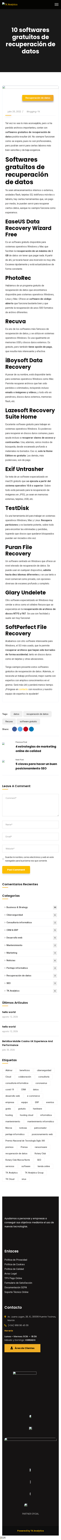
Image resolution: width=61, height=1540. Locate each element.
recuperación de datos (37, 714)
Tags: (5, 714)
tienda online (44, 1166)
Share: (5, 729)
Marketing (31, 952)
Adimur (8, 1070)
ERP (37, 1102)
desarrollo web (12, 1096)
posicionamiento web (42, 1134)
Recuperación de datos (37, 98)
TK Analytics (31, 990)
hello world (9, 1012)
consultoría (43, 1076)
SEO (31, 983)
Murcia (8, 1128)
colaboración (24, 1076)
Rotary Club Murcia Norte (17, 1160)
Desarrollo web (31, 937)
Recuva (9, 721)
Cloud (8, 1076)
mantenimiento (12, 1121)
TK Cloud (9, 1179)
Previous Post (21, 742)
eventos (50, 1102)
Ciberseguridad (31, 915)
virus (24, 1179)
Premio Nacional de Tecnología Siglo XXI (25, 1140)
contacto (23, 689)
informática (46, 1115)
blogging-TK (33, 111)
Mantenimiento (31, 945)
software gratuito (28, 721)
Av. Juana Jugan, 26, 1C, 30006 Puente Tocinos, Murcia (32, 1318)
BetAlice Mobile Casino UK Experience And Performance (27, 1043)
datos (16, 714)
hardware (37, 1108)
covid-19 (9, 1089)
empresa (9, 1102)
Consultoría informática (31, 922)
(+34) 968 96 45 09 (18, 1325)
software (25, 1166)
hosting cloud (26, 1115)
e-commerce (33, 1096)
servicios (9, 1166)
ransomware (41, 1147)
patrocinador (40, 1128)
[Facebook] (14, 729)
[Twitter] (20, 729)
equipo (24, 1102)
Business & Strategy (31, 907)
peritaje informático (15, 1134)
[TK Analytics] (9, 4)
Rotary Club (40, 1153)
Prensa (24, 1147)
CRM (23, 1089)
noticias (23, 1128)
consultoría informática (16, 1083)
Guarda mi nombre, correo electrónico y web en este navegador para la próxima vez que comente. (29, 859)
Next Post (20, 760)
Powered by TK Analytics (30, 1530)
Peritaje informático (31, 968)
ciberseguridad (44, 1070)
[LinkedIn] (31, 729)
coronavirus (41, 1083)
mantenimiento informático (40, 1121)
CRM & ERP (31, 930)
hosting (9, 1115)
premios (9, 1147)
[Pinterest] (25, 729)
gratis (8, 1108)
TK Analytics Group (34, 1172)
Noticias (31, 960)
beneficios (25, 1070)
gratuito (22, 1108)
